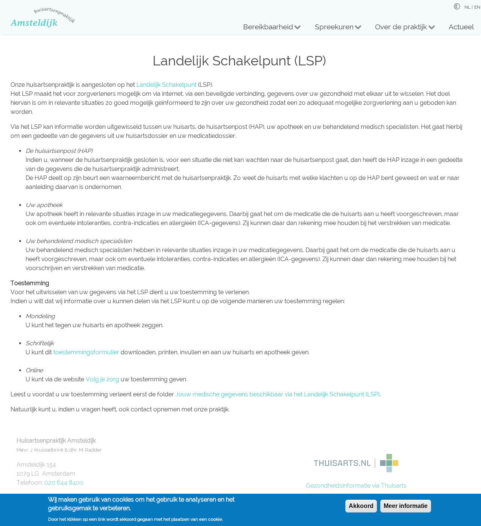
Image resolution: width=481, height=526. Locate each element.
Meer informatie (406, 506)
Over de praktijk (397, 29)
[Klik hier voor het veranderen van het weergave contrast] (457, 6)
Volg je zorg (102, 379)
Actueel (461, 27)
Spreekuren (330, 29)
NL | (468, 7)
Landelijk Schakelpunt (166, 84)
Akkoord (361, 506)
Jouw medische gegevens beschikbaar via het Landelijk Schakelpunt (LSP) (277, 394)
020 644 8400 (63, 482)
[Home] (38, 17)
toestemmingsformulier (86, 352)
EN (477, 7)
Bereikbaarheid (264, 29)
